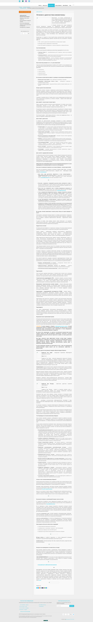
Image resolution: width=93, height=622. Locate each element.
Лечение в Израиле (26, 7)
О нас (70, 5)
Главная (20, 7)
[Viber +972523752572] (26, 1)
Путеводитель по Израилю (25, 27)
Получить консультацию (25, 11)
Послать (71, 605)
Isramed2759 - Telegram (23, 609)
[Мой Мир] (46, 587)
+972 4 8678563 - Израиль (24, 604)
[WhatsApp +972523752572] (23, 1)
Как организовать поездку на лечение (25, 21)
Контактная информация (24, 23)
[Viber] (43, 587)
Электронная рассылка (64, 600)
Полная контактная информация (25, 611)
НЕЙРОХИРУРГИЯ (23, 8)
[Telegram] (41, 587)
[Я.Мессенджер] (36, 587)
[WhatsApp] (45, 587)
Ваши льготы (45, 5)
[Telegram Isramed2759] (29, 1)
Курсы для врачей (58, 5)
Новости (40, 5)
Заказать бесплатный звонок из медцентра (25, 25)
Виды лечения (51, 5)
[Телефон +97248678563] (20, 1)
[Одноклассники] (39, 587)
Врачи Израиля (65, 5)
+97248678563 (41, 606)
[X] (42, 587)
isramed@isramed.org (42, 604)
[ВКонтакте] (38, 587)
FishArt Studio (72, 619)
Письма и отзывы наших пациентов (24, 18)
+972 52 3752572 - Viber (23, 606)
